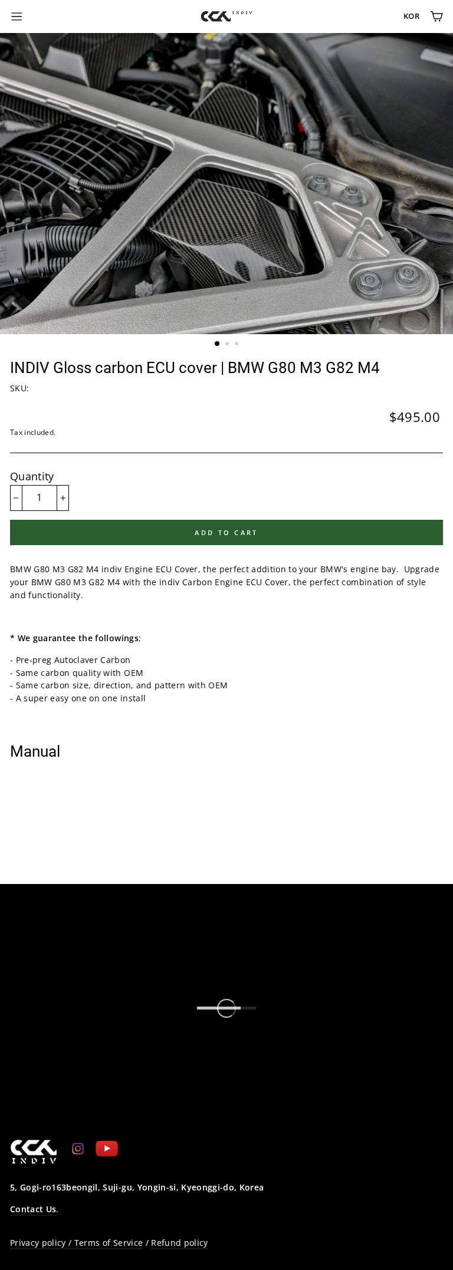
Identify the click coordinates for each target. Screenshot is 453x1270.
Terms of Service (108, 1242)
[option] (226, 184)
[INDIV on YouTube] (107, 1148)
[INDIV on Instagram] (78, 1148)
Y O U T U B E (62, 1110)
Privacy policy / (42, 1242)
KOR (411, 16)
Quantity (32, 476)
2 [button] (228, 345)
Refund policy (179, 1242)
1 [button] (218, 344)
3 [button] (238, 345)
